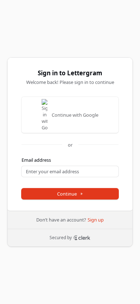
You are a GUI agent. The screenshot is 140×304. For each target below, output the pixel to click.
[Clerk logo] (81, 237)
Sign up (96, 219)
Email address (36, 160)
